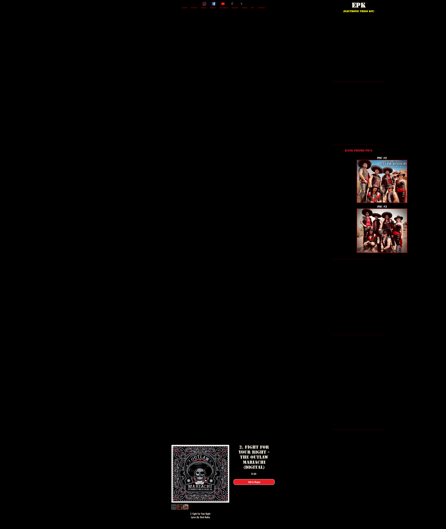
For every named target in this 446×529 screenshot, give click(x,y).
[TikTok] (232, 3)
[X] (241, 3)
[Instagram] (204, 3)
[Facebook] (213, 3)
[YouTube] (223, 3)
